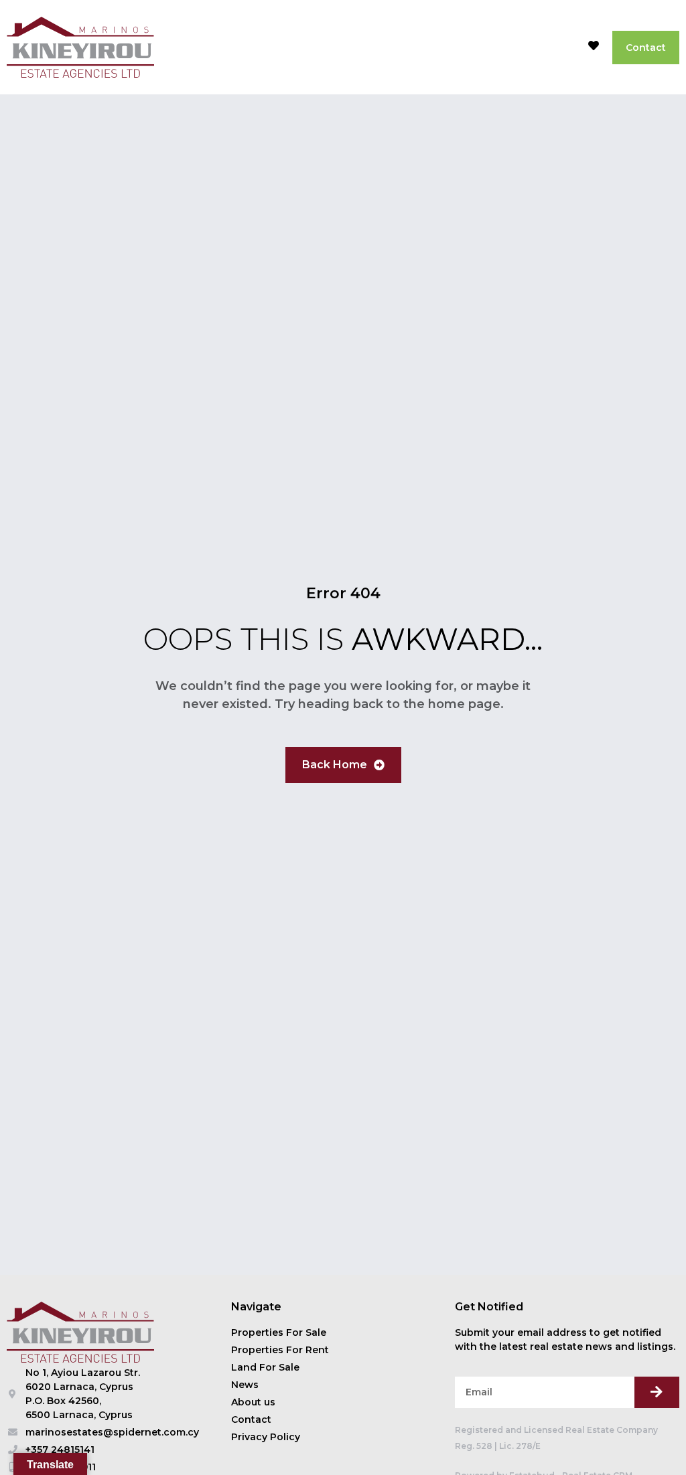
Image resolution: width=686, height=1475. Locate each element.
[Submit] (656, 1392)
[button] (563, 47)
